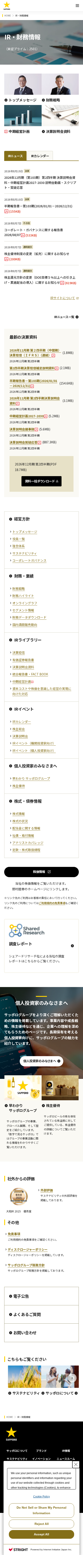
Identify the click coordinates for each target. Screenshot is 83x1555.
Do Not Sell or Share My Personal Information (41, 1510)
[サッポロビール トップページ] (7, 5)
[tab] (15, 155)
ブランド (41, 1450)
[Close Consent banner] (75, 1464)
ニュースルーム (66, 1458)
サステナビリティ (17, 1458)
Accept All (41, 1534)
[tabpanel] (41, 233)
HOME (7, 15)
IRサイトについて (62, 298)
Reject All (42, 1524)
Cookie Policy (41, 1496)
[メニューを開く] (77, 5)
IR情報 (66, 1450)
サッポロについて (17, 1450)
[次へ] (72, 1378)
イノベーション (41, 1458)
